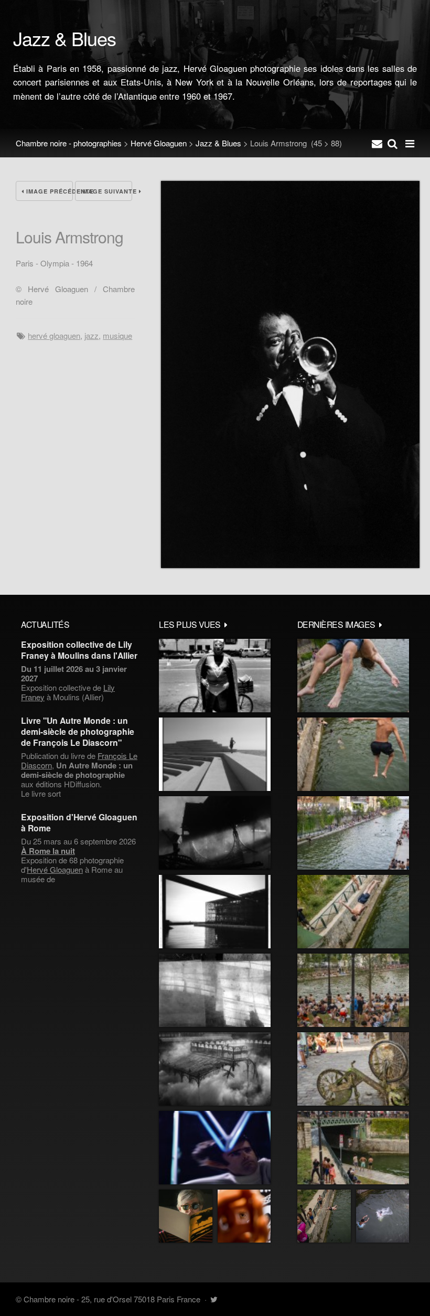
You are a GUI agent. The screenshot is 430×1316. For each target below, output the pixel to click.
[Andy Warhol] (185, 1216)
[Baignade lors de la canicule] (353, 675)
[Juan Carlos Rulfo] (244, 1216)
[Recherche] (392, 143)
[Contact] (377, 143)
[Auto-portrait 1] (215, 990)
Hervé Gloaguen (159, 142)
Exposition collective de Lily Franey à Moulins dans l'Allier (79, 649)
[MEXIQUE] (215, 675)
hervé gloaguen (54, 335)
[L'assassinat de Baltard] (215, 833)
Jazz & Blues (218, 142)
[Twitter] (214, 1298)
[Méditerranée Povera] (215, 754)
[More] (226, 624)
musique (117, 335)
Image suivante (106, 191)
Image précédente (48, 191)
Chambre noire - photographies (69, 142)
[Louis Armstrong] (290, 564)
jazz (91, 335)
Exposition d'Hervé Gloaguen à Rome (79, 822)
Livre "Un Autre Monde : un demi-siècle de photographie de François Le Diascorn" (77, 731)
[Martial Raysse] (215, 1147)
